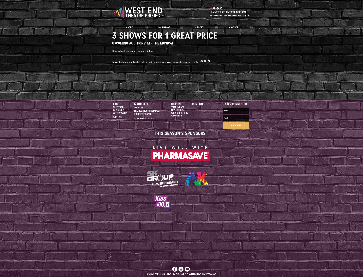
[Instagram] (218, 8)
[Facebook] (214, 8)
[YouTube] (221, 8)
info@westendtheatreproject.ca (231, 15)
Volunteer (176, 115)
